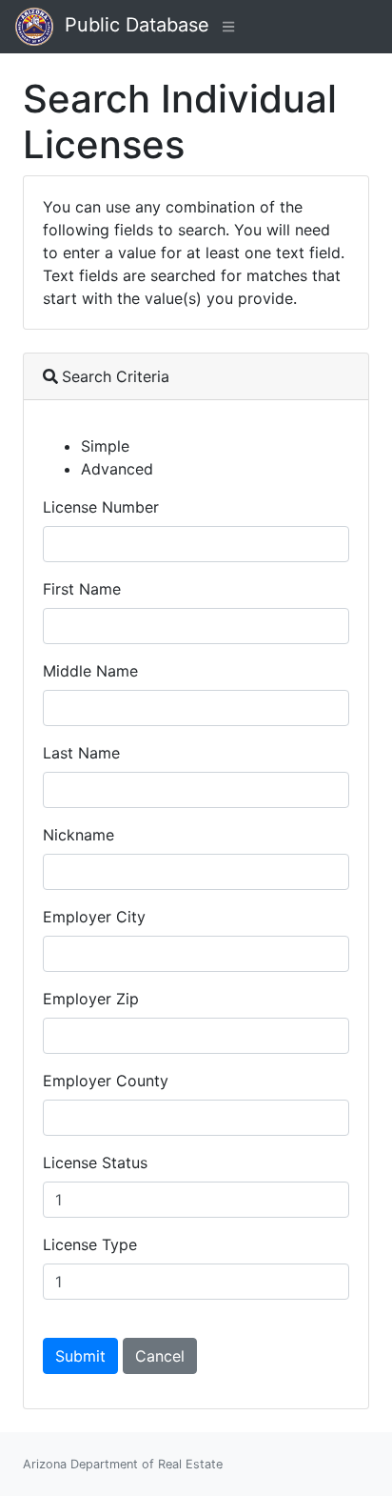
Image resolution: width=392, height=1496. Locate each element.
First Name (82, 588)
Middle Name (90, 670)
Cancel (160, 1355)
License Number (101, 506)
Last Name (81, 752)
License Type (90, 1244)
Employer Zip (91, 998)
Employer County (105, 1080)
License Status (95, 1162)
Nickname (78, 834)
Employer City (94, 916)
